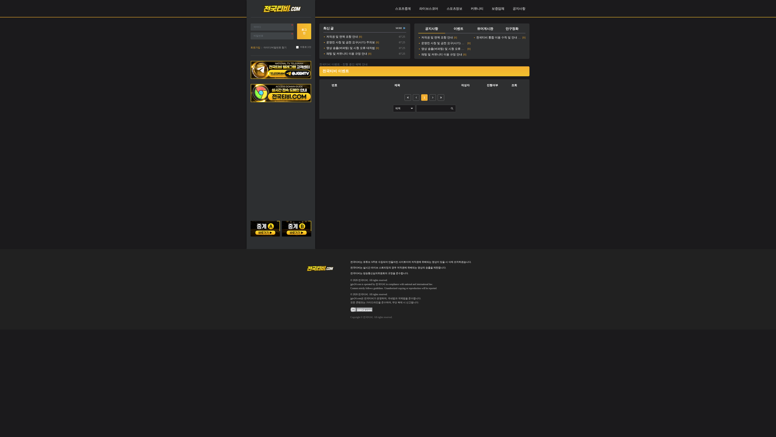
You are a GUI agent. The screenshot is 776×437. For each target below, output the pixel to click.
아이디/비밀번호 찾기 (275, 47)
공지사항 (431, 28)
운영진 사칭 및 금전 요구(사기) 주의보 (350, 42)
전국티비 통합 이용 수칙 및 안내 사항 (498, 37)
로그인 (304, 31)
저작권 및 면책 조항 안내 (342, 36)
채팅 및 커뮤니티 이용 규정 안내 (346, 53)
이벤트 (458, 28)
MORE (399, 28)
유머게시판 (485, 28)
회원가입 (255, 47)
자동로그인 (305, 47)
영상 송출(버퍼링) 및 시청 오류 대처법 (350, 48)
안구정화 (512, 28)
